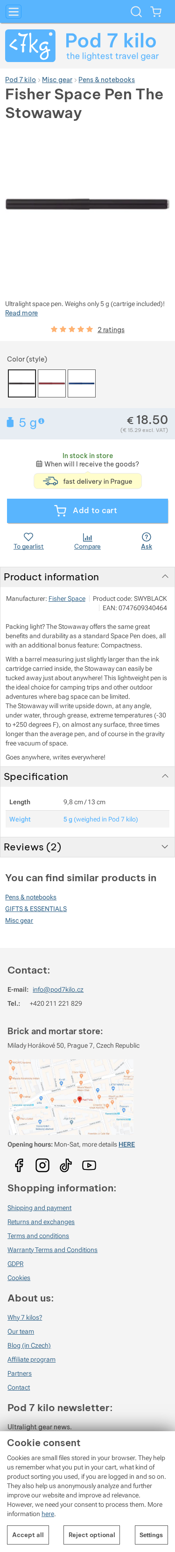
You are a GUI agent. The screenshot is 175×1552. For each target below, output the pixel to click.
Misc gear (19, 920)
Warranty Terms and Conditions (52, 1249)
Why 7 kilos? (24, 1317)
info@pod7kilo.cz (58, 989)
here (48, 1513)
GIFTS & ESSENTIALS (36, 908)
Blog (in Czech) (29, 1345)
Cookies (18, 1277)
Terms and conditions (38, 1235)
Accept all (28, 1534)
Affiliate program (31, 1359)
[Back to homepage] (87, 46)
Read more (21, 313)
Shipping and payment (39, 1207)
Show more (42, 421)
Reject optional (92, 1534)
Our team (20, 1331)
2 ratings (111, 330)
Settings (151, 1534)
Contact (18, 1387)
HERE (127, 1144)
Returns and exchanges (41, 1221)
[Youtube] (19, 1162)
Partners (19, 1373)
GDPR (15, 1263)
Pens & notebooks (30, 897)
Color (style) (27, 359)
